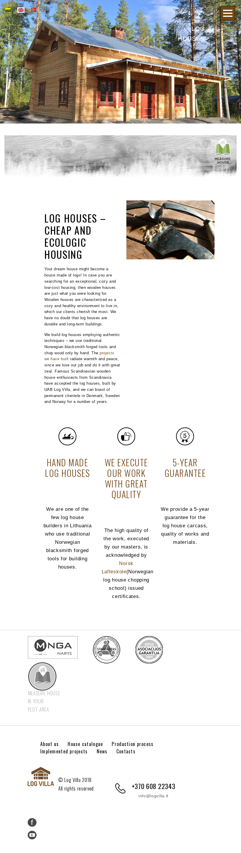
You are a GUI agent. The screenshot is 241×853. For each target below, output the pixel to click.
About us (49, 743)
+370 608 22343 (153, 786)
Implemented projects (64, 751)
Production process (132, 743)
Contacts (125, 751)
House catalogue (85, 743)
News (102, 751)
